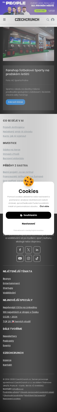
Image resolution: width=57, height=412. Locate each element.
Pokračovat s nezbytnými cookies (29, 230)
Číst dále (44, 206)
